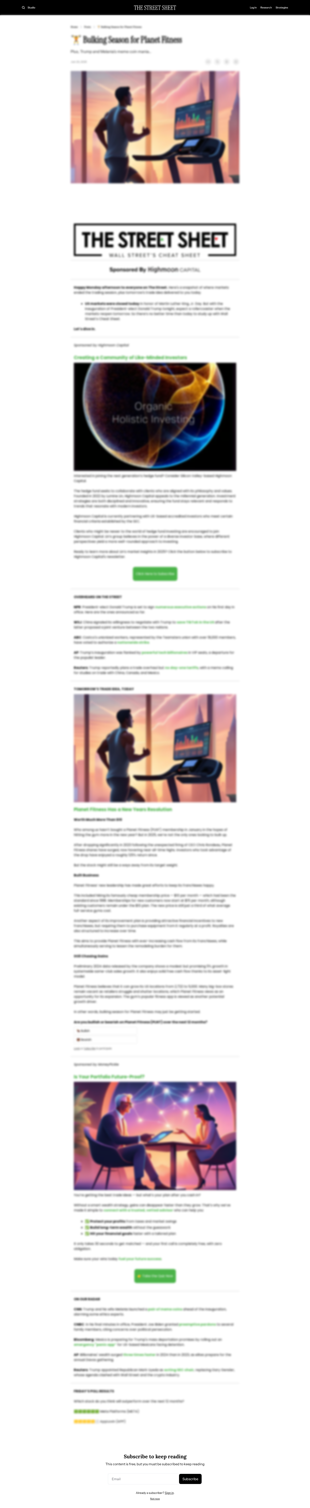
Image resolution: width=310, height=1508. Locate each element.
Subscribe (190, 1479)
